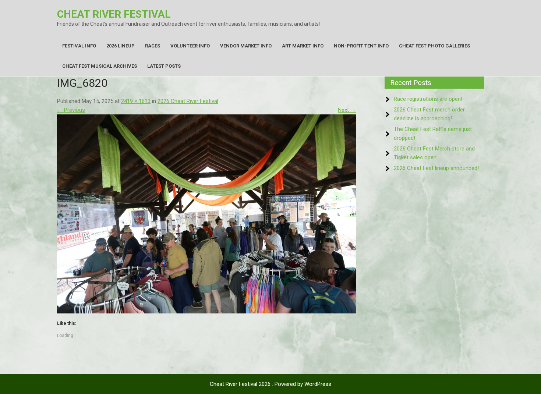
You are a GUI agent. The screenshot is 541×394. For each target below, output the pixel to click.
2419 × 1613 (136, 101)
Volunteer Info (190, 46)
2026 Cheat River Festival (188, 101)
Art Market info (302, 46)
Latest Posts (164, 66)
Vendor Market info (246, 46)
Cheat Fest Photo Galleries (434, 46)
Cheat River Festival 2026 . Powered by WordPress (270, 384)
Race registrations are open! (428, 99)
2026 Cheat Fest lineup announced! (436, 168)
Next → (347, 110)
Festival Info (79, 46)
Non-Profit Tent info (361, 46)
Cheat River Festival (114, 14)
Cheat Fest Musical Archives (99, 66)
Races (152, 46)
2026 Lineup (120, 46)
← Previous (71, 110)
